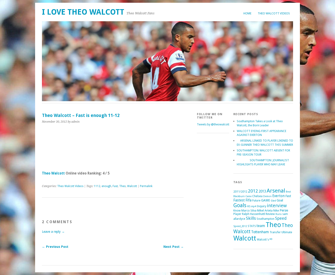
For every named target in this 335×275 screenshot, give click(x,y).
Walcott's (263, 239)
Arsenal (276, 190)
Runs (279, 214)
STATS (252, 226)
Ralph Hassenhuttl (253, 214)
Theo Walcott (53, 173)
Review (270, 214)
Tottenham (260, 232)
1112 (97, 186)
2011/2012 (240, 191)
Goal (280, 200)
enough (106, 186)
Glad (273, 200)
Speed (281, 218)
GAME (265, 200)
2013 (262, 191)
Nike (276, 210)
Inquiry (261, 206)
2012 (253, 191)
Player (237, 214)
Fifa (248, 200)
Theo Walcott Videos (274, 13)
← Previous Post (55, 247)
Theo (122, 186)
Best (288, 191)
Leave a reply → (53, 231)
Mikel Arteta (265, 210)
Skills (251, 218)
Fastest (239, 200)
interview (277, 205)
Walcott (132, 186)
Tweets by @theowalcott (213, 124)
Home (247, 13)
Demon (267, 196)
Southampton (265, 218)
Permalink (146, 186)
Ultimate (286, 232)
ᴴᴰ (271, 239)
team (261, 226)
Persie (284, 210)
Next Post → (173, 247)
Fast (115, 186)
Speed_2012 (240, 226)
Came (248, 196)
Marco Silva (248, 210)
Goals (239, 205)
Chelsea (257, 196)
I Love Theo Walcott (83, 12)
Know (237, 210)
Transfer (275, 232)
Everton (278, 196)
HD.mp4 (251, 206)
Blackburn (239, 196)
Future (256, 200)
